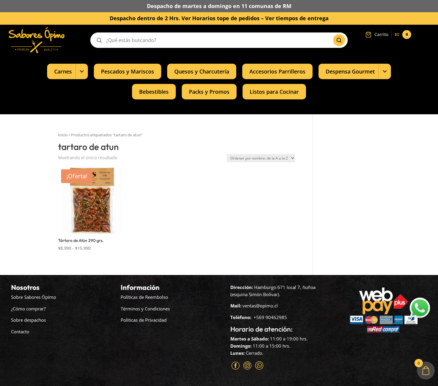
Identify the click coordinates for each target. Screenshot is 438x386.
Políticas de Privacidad (144, 320)
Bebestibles (154, 91)
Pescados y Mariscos (127, 71)
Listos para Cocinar (274, 91)
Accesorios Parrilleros (277, 71)
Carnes (63, 71)
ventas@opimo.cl (260, 306)
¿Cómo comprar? (28, 309)
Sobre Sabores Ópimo (33, 297)
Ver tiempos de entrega (297, 18)
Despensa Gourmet (350, 71)
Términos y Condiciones (145, 309)
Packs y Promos (209, 91)
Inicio (63, 134)
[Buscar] (339, 40)
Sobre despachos (28, 320)
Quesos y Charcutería (201, 71)
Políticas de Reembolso (144, 297)
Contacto (20, 332)
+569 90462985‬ (270, 317)
